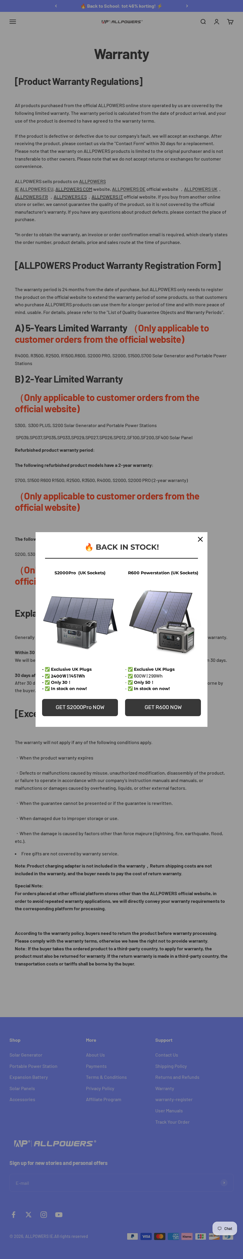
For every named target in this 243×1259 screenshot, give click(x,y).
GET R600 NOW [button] (163, 707)
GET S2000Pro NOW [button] (80, 707)
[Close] (200, 539)
